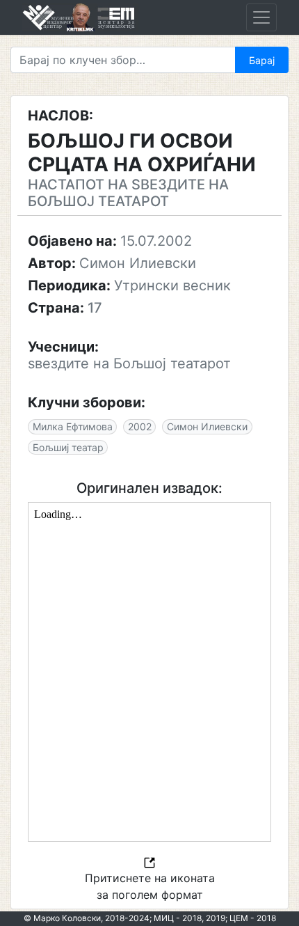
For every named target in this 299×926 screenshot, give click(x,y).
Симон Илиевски (207, 426)
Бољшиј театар (68, 447)
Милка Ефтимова (73, 426)
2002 (140, 426)
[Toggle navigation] (261, 17)
